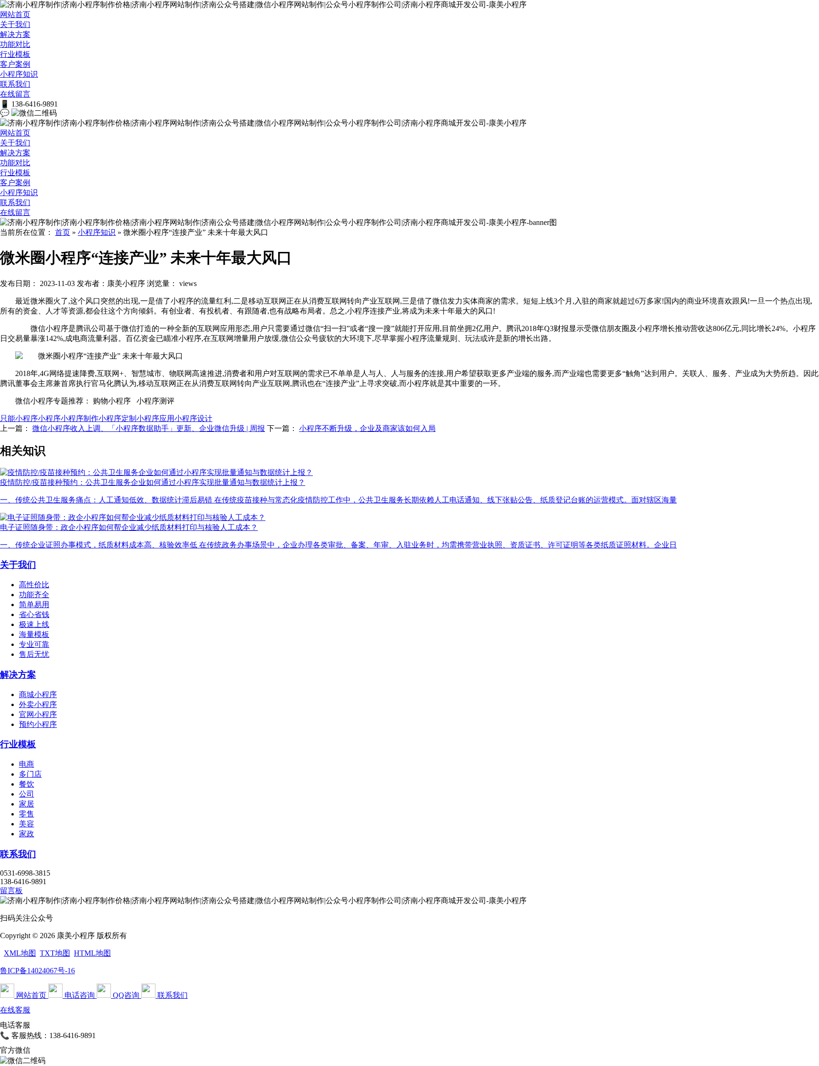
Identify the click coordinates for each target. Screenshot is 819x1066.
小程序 (49, 418)
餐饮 (26, 784)
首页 (62, 232)
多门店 (30, 774)
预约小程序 (38, 724)
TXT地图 (55, 953)
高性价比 (34, 585)
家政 (26, 834)
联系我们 (15, 84)
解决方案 (15, 34)
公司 (26, 794)
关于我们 (15, 24)
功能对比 (15, 44)
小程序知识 (19, 74)
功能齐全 (34, 595)
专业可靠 (34, 644)
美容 (26, 824)
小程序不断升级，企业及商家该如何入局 (367, 428)
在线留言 (15, 94)
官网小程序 (38, 714)
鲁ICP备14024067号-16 (37, 971)
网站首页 (15, 14)
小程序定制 (117, 418)
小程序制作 (80, 418)
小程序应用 (155, 418)
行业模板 (15, 54)
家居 (26, 804)
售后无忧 (34, 654)
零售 (26, 814)
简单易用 (34, 604)
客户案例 (15, 64)
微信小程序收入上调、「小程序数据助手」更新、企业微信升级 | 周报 (148, 428)
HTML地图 (92, 953)
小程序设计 (193, 418)
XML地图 (20, 953)
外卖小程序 (38, 704)
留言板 (11, 891)
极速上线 (34, 624)
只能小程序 (19, 418)
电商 (26, 764)
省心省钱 (34, 614)
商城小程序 (38, 694)
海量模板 (34, 634)
